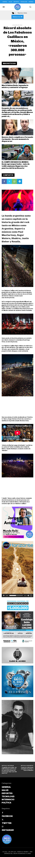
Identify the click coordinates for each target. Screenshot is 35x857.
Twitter (6, 823)
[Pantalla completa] (31, 595)
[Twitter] (9, 181)
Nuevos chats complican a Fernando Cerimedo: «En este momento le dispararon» (17, 139)
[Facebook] (4, 181)
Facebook (7, 816)
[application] (17, 569)
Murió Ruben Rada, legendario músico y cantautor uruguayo (15, 86)
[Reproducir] (4, 595)
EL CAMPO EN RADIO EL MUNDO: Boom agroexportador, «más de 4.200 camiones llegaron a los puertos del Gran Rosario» (16, 165)
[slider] (16, 595)
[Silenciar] (28, 595)
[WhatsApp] (14, 181)
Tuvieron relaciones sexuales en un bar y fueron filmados (27, 769)
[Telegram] (19, 181)
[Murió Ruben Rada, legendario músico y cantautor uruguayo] (17, 75)
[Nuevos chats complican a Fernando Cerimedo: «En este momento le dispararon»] (17, 127)
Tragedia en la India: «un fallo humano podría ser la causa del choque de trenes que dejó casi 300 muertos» (9, 770)
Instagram (8, 830)
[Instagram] (2, 826)
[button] (17, 569)
